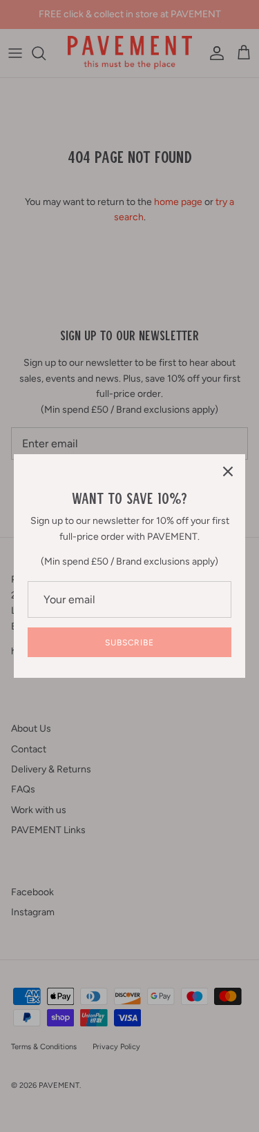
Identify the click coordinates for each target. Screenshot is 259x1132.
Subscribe (130, 642)
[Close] (228, 471)
